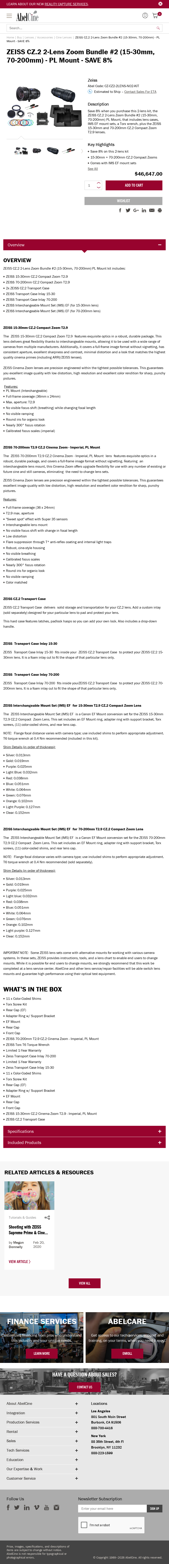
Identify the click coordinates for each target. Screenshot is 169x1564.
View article (19, 1261)
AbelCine (27, 16)
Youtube (46, 1507)
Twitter (17, 1507)
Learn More (42, 1353)
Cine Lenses (64, 37)
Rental (12, 1431)
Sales (11, 1441)
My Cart (159, 14)
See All (93, 169)
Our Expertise (18, 1469)
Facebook (8, 1507)
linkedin (26, 1507)
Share (47, 1217)
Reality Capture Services (66, 4)
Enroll (127, 1353)
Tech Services (18, 1450)
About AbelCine (19, 1403)
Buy (19, 37)
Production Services (23, 1422)
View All (84, 1283)
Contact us (84, 1387)
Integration (16, 1413)
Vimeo (36, 1507)
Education (15, 1460)
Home (10, 37)
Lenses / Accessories (39, 37)
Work (38, 1469)
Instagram (56, 1507)
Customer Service (21, 1478)
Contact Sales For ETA (140, 92)
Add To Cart (134, 185)
